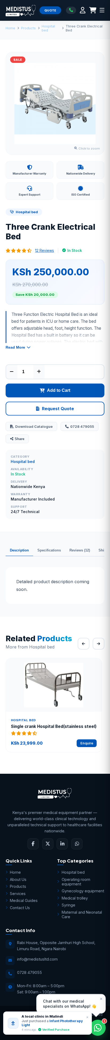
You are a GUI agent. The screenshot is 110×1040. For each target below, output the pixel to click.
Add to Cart (58, 390)
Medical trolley (75, 898)
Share (19, 439)
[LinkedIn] (62, 843)
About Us (18, 879)
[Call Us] (71, 10)
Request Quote (58, 408)
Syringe (68, 905)
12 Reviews (44, 250)
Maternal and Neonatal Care (82, 914)
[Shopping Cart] (92, 10)
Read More (15, 347)
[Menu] (102, 10)
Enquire (86, 743)
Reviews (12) (79, 550)
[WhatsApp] (76, 843)
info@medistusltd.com (37, 959)
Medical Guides (24, 900)
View (56, 685)
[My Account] (82, 10)
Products (28, 28)
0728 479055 (82, 426)
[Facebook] (33, 843)
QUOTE (50, 10)
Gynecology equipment (83, 891)
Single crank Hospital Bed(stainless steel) (54, 726)
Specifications (49, 550)
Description (19, 550)
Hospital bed (48, 28)
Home (10, 28)
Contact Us (20, 907)
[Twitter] (47, 843)
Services (18, 893)
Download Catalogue (34, 426)
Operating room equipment (76, 881)
